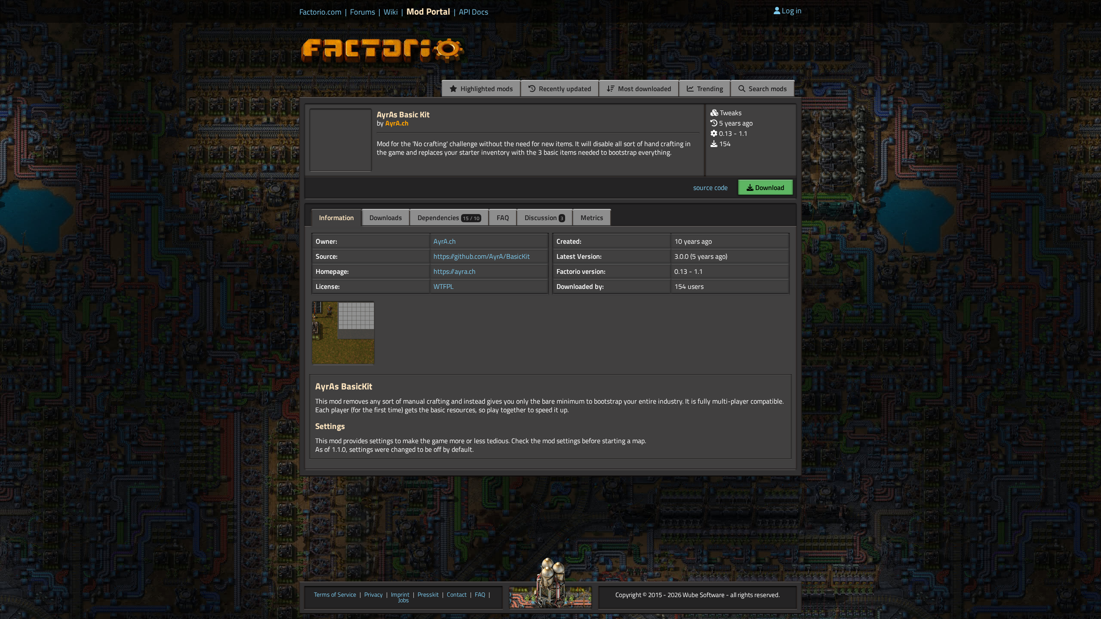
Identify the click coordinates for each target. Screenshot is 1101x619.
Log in (792, 10)
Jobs (403, 601)
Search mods (767, 88)
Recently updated (564, 88)
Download (768, 187)
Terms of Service (335, 595)
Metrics (592, 217)
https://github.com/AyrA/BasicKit (482, 256)
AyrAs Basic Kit (403, 114)
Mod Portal (428, 11)
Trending (709, 88)
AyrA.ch (397, 123)
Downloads (385, 217)
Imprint (400, 595)
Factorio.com (320, 12)
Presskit (428, 595)
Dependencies (449, 217)
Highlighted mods (486, 88)
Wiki (391, 12)
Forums (362, 12)
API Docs (473, 12)
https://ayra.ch (455, 271)
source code (710, 187)
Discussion (544, 217)
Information (336, 217)
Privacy (373, 595)
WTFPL (444, 286)
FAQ (503, 217)
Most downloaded (643, 88)
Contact (457, 595)
